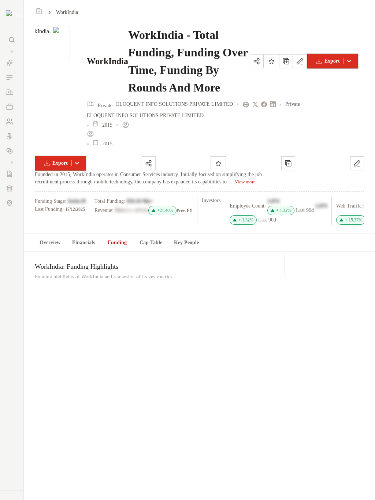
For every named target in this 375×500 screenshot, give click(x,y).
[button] (12, 51)
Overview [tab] (50, 242)
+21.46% (165, 210)
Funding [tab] (117, 242)
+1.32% (283, 210)
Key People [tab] (186, 242)
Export (332, 61)
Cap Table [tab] (151, 242)
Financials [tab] (83, 242)
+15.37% (353, 220)
